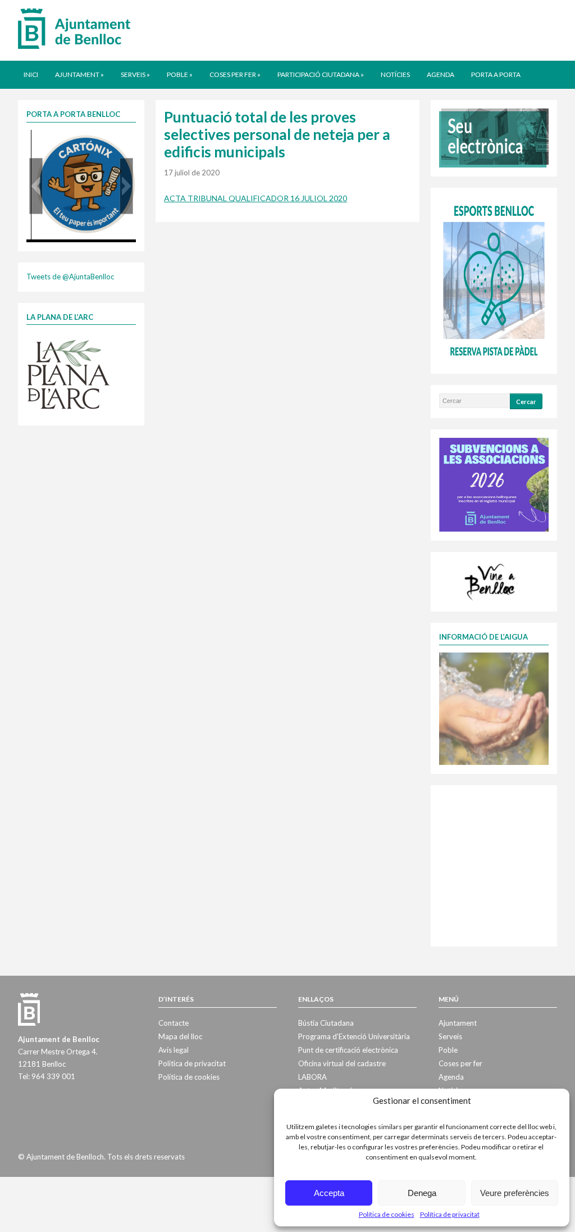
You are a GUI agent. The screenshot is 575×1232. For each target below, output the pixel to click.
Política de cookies (386, 1214)
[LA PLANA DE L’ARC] (68, 373)
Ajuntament (79, 74)
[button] (36, 186)
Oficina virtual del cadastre (342, 1063)
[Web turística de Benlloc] (492, 580)
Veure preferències (514, 1193)
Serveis (135, 74)
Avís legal (173, 1049)
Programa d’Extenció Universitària (354, 1036)
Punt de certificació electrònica (348, 1049)
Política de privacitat (450, 1214)
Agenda (440, 74)
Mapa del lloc (180, 1036)
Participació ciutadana (320, 74)
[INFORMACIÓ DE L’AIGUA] (494, 707)
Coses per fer (235, 74)
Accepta (329, 1193)
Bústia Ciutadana (326, 1022)
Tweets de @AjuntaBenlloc (70, 276)
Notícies (395, 74)
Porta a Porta (496, 74)
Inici (31, 74)
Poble (180, 74)
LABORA (312, 1076)
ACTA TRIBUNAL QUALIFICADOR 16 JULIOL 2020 (255, 198)
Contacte (173, 1022)
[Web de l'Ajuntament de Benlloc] (74, 28)
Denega (422, 1193)
